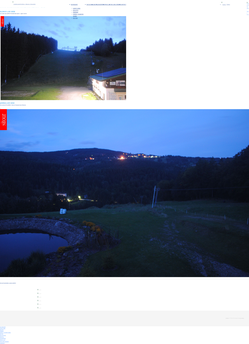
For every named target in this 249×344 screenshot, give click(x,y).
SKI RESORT (74, 4)
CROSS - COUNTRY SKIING (78, 15)
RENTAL (95, 4)
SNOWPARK (101, 4)
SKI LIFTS (75, 10)
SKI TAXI (75, 18)
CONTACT (123, 4)
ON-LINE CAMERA (116, 4)
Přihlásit (227, 318)
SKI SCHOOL (90, 4)
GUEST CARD (76, 8)
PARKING (75, 12)
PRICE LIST (108, 4)
